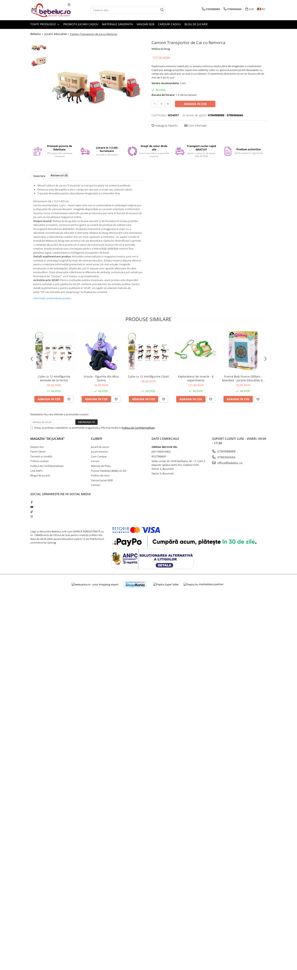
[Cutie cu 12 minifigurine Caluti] (148, 350)
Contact (95, 485)
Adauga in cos (195, 104)
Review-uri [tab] (59, 175)
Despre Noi (37, 447)
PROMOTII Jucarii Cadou (80, 24)
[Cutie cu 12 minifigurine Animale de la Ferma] (54, 350)
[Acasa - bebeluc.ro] (50, 10)
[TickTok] (31, 511)
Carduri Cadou (169, 24)
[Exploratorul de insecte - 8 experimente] (195, 350)
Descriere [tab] (39, 176)
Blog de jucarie (196, 24)
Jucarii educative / (57, 34)
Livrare (95, 461)
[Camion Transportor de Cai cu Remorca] (97, 87)
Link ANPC (36, 471)
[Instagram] (31, 516)
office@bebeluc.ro (229, 463)
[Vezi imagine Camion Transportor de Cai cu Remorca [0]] (39, 47)
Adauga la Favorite (166, 125)
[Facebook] (31, 502)
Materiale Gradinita (117, 24)
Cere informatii (197, 125)
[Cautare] (162, 10)
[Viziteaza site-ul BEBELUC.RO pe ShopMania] (135, 584)
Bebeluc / (37, 34)
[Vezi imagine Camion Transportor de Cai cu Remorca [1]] (39, 61)
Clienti (96, 439)
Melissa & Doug (161, 49)
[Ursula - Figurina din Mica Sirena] (101, 350)
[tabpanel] (97, 87)
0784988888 (226, 451)
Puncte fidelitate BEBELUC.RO (108, 471)
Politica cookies (39, 461)
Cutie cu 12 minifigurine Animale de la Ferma (54, 378)
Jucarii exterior (99, 451)
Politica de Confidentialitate (138, 427)
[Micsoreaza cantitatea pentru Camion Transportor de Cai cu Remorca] (155, 104)
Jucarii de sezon (100, 447)
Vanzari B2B (145, 24)
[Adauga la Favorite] (69, 399)
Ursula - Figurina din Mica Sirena (101, 378)
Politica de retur (100, 475)
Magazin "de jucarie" (47, 439)
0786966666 (226, 457)
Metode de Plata (101, 466)
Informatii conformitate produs (52, 298)
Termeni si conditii (41, 456)
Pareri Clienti (37, 451)
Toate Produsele (43, 24)
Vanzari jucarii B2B (102, 480)
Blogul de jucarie (40, 475)
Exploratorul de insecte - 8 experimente (196, 378)
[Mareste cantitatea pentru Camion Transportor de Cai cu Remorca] (168, 104)
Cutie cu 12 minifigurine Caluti (148, 376)
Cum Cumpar (99, 456)
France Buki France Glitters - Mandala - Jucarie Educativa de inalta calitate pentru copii (243, 378)
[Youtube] (31, 507)
